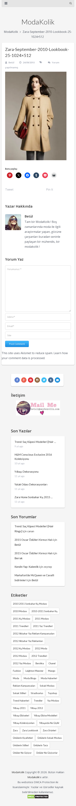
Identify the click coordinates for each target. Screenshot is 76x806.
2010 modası (20, 611)
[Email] (57, 380)
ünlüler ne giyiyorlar (47, 752)
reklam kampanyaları (24, 685)
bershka (40, 663)
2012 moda (41, 648)
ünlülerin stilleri (21, 745)
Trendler (38, 700)
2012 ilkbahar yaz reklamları (28, 641)
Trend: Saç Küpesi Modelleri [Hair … (35, 441)
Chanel (51, 663)
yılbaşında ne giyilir (49, 723)
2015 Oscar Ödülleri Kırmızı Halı (33, 539)
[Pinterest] (30, 380)
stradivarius (37, 693)
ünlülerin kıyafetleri (23, 737)
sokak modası (47, 685)
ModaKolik (37, 22)
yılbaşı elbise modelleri (45, 715)
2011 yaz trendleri (43, 626)
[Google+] (24, 380)
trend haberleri (21, 700)
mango (51, 670)
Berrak (18, 558)
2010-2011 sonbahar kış (44, 611)
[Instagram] (37, 380)
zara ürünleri (49, 730)
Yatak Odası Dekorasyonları (30, 484)
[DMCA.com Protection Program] (38, 797)
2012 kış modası (21, 648)
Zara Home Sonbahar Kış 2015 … (33, 497)
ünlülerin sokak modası (49, 737)
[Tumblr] (50, 380)
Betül (11, 62)
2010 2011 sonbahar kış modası (30, 603)
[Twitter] (44, 380)
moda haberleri (49, 678)
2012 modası (20, 655)
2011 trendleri (20, 626)
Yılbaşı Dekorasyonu (26, 471)
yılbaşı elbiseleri (21, 715)
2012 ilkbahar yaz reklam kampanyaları (33, 633)
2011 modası (42, 618)
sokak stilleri (19, 693)
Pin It (49, 189)
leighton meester (34, 670)
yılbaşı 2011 (19, 708)
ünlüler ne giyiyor (22, 752)
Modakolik (33, 777)
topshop (52, 693)
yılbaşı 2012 (36, 708)
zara (15, 730)
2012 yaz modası (22, 663)
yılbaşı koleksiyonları (23, 723)
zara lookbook (30, 730)
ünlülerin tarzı (40, 745)
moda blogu (30, 678)
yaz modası (53, 700)
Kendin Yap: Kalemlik (26, 566)
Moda (16, 678)
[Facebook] (17, 380)
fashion (17, 670)
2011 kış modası (21, 618)
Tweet (9, 189)
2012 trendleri (39, 655)
